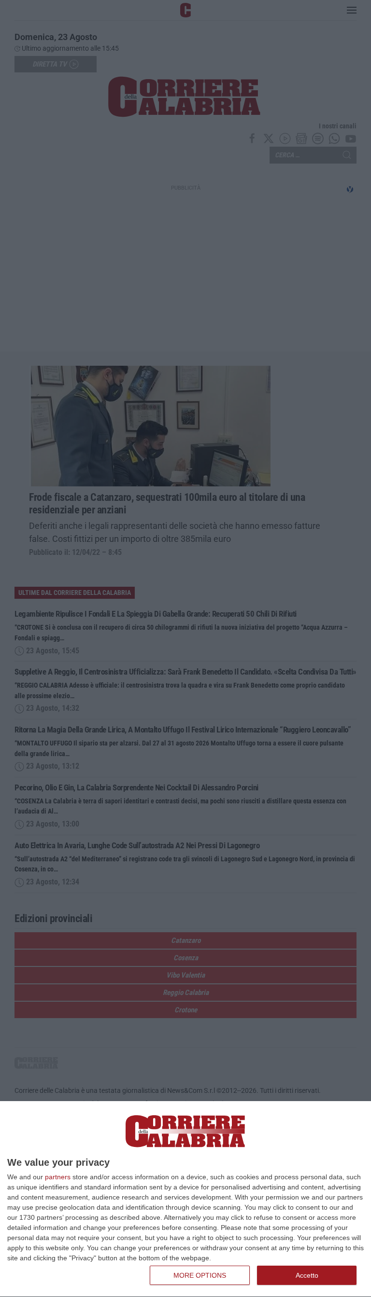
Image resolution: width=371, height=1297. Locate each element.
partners (58, 1176)
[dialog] (185, 1199)
